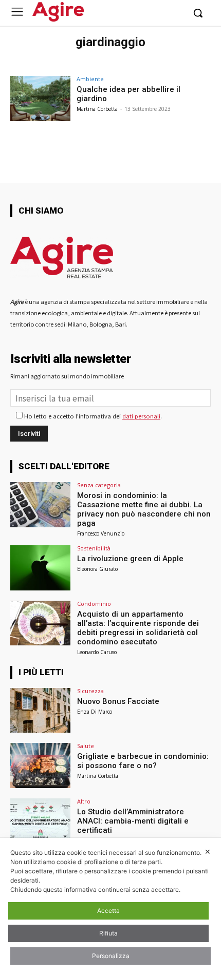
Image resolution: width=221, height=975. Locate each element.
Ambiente (90, 79)
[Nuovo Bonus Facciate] (40, 710)
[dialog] (110, 906)
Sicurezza (90, 691)
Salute (85, 746)
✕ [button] (208, 851)
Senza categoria (99, 485)
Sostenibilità (93, 548)
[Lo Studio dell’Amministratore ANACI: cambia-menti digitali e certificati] (40, 821)
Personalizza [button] (111, 956)
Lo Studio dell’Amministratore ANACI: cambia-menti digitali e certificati (133, 821)
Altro (83, 801)
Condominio (94, 603)
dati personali (141, 416)
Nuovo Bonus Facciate (118, 701)
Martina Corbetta (97, 108)
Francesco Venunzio (100, 533)
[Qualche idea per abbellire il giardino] (40, 98)
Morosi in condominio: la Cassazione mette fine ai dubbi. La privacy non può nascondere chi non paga (144, 509)
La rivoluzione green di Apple (130, 558)
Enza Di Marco (94, 711)
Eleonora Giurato (97, 568)
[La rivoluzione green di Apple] (40, 567)
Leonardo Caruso (97, 652)
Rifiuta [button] (108, 933)
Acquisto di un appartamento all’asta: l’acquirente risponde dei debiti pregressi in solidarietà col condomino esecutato (138, 627)
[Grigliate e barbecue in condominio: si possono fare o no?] (40, 765)
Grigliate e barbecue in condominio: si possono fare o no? (143, 761)
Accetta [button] (108, 910)
